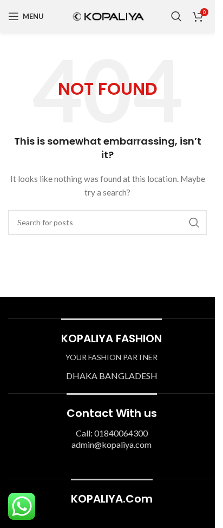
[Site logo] (107, 15)
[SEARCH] (194, 222)
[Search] (176, 16)
